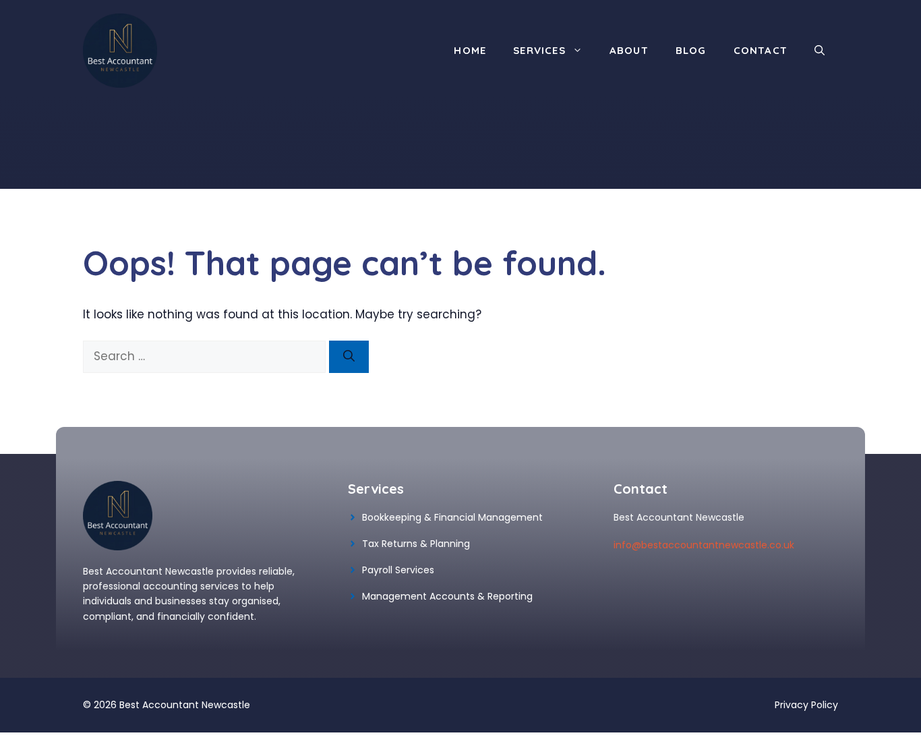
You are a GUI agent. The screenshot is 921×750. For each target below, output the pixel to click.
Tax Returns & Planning (416, 543)
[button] (819, 50)
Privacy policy (806, 705)
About (629, 50)
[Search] (349, 357)
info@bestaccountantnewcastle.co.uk (704, 545)
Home (470, 50)
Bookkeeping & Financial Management (452, 517)
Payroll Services (398, 570)
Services (539, 50)
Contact (761, 50)
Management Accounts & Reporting (447, 596)
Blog (691, 50)
